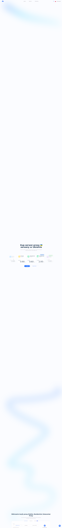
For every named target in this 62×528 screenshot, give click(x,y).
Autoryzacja (59, 1)
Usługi (25, 1)
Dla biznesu (36, 1)
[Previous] (13, 259)
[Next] (49, 259)
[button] (22, 259)
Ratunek (30, 1)
